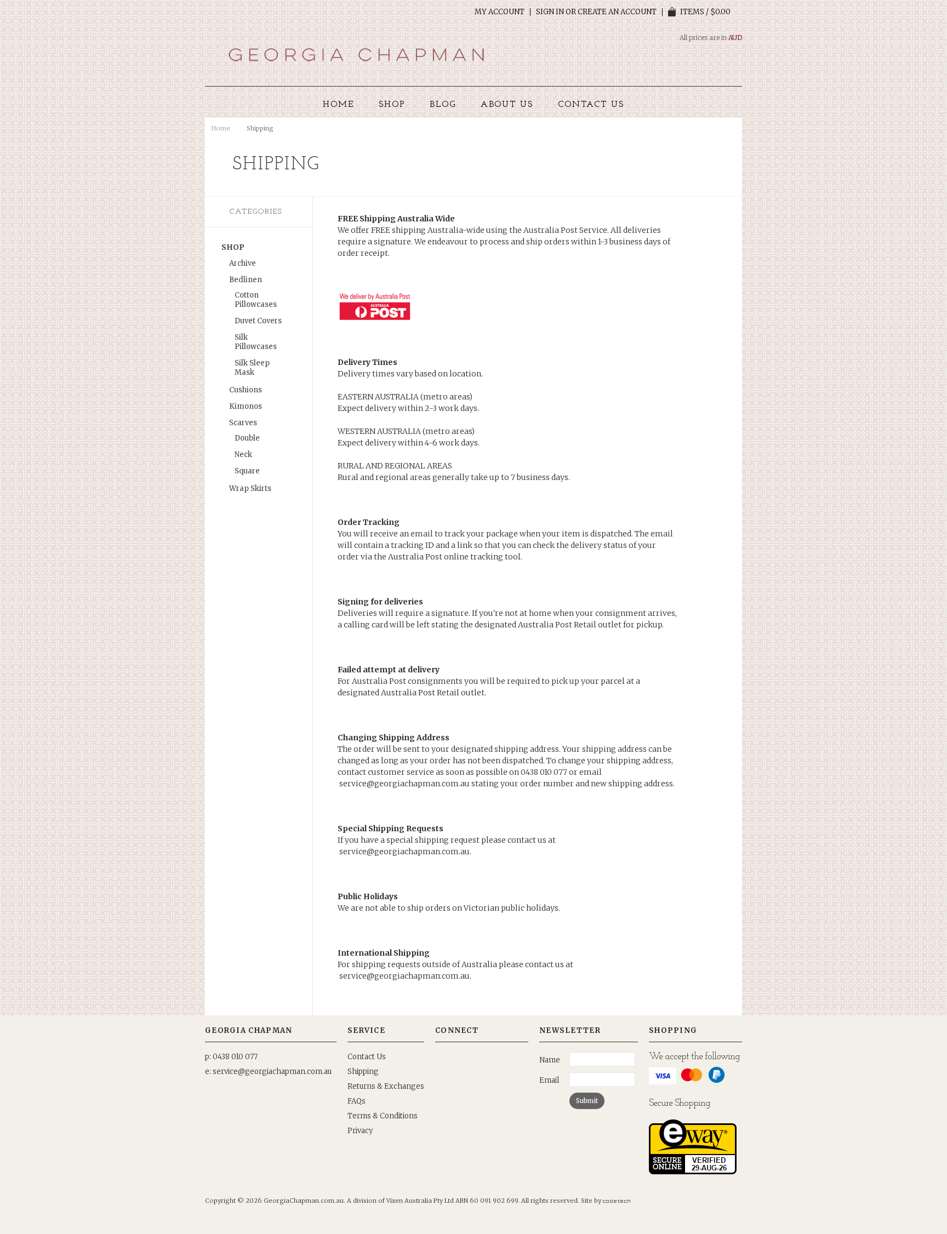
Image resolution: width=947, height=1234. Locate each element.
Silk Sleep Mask (252, 367)
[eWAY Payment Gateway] (693, 1171)
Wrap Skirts (250, 488)
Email (549, 1080)
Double (247, 438)
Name (549, 1060)
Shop (232, 247)
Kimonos (245, 406)
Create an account (617, 12)
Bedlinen (245, 279)
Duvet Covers (258, 320)
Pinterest (442, 1059)
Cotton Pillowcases (256, 299)
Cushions (245, 390)
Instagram (461, 1059)
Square (247, 471)
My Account (499, 12)
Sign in (550, 12)
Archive (242, 263)
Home (221, 128)
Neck (243, 454)
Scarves (243, 422)
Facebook (479, 1059)
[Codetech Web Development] (616, 1200)
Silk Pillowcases (256, 342)
